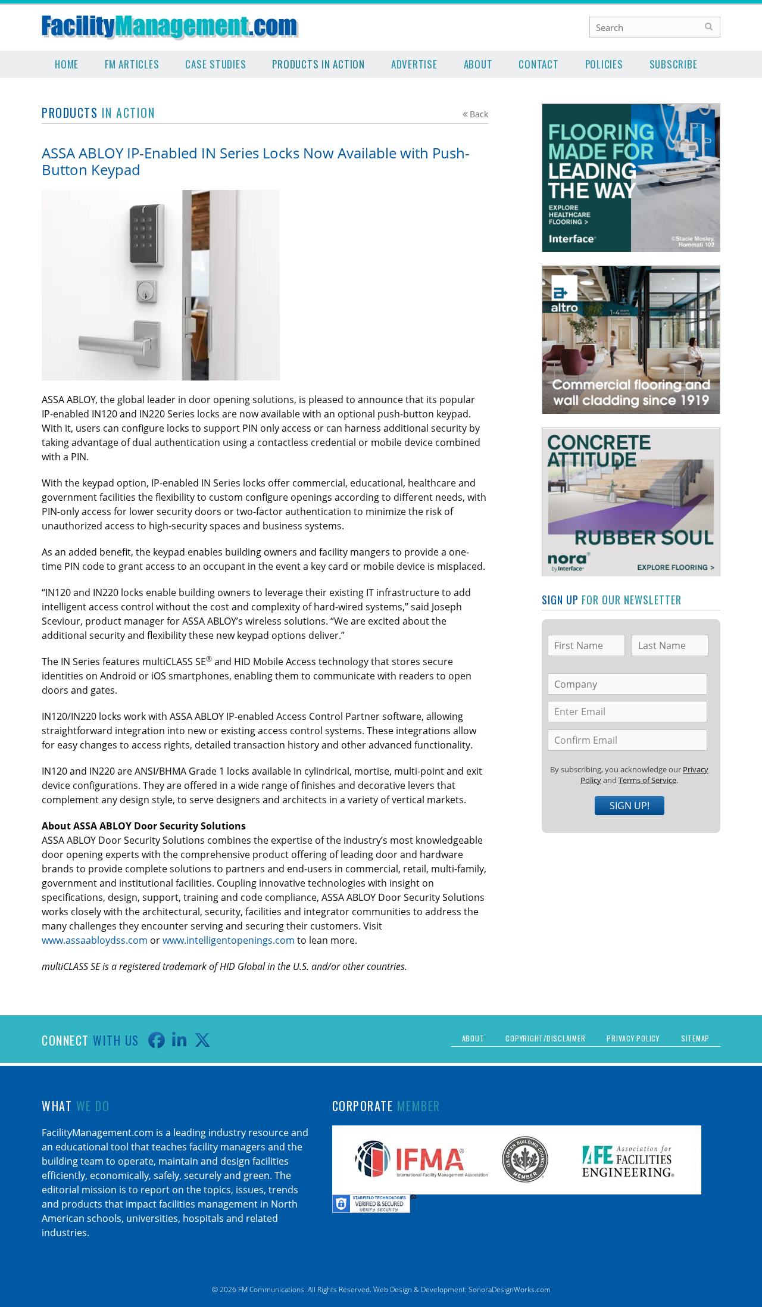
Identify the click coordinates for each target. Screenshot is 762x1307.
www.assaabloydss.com (95, 940)
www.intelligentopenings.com (229, 940)
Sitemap (695, 1038)
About (478, 64)
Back (479, 114)
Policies (604, 64)
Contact (538, 64)
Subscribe (673, 64)
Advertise (414, 64)
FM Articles (132, 64)
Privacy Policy (633, 1038)
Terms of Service (647, 780)
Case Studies (215, 64)
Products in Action (318, 64)
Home (67, 64)
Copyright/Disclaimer (545, 1038)
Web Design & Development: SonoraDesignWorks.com (462, 1289)
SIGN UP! (629, 805)
